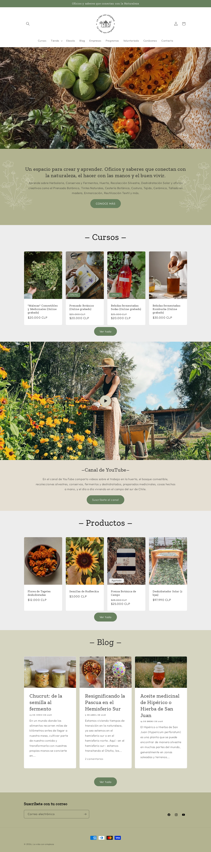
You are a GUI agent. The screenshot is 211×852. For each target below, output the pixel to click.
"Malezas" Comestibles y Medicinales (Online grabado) (43, 309)
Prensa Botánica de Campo (123, 593)
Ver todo (105, 331)
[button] (28, 24)
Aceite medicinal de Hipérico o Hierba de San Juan (159, 705)
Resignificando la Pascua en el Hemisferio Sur (105, 702)
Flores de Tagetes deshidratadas (39, 593)
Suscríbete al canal (105, 499)
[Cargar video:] (105, 401)
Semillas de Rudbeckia (84, 591)
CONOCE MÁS (105, 203)
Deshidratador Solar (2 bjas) (167, 593)
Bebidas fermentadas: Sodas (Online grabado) (126, 307)
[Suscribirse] (85, 814)
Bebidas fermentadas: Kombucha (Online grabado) (167, 309)
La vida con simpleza (43, 844)
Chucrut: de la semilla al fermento (46, 702)
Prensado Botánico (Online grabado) (81, 307)
